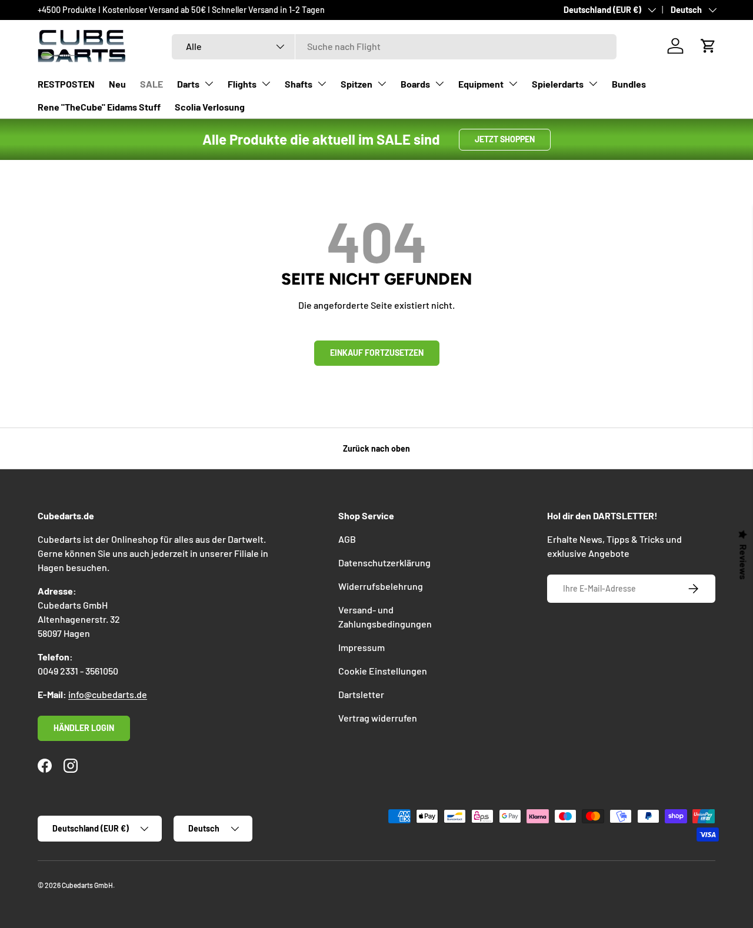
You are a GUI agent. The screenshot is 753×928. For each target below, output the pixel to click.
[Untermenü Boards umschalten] (439, 83)
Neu (117, 83)
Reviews (743, 562)
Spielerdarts (558, 83)
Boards (415, 83)
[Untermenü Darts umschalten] (209, 83)
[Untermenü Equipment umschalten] (513, 83)
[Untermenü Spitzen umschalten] (382, 83)
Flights (242, 83)
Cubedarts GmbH (87, 885)
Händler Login (84, 728)
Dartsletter (361, 694)
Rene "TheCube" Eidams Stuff (99, 106)
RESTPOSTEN (66, 83)
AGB (347, 539)
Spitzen (356, 83)
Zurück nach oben (376, 448)
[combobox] (394, 46)
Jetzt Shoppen (505, 139)
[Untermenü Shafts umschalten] (322, 83)
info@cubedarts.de (107, 694)
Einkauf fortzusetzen (377, 353)
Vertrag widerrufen (377, 717)
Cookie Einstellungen (382, 670)
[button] (708, 46)
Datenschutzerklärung (384, 562)
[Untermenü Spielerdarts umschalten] (593, 83)
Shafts (298, 83)
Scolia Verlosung (210, 106)
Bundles (629, 83)
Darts (188, 83)
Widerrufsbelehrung (380, 586)
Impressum (361, 647)
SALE (151, 83)
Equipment (481, 83)
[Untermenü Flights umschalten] (266, 83)
